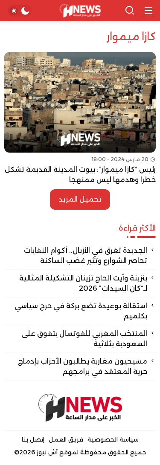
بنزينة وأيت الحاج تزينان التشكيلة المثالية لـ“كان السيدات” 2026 (83, 283)
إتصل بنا (33, 439)
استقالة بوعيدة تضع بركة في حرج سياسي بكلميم (81, 311)
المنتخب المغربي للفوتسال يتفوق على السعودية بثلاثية (84, 338)
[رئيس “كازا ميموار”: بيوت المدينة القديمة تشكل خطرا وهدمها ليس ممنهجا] (80, 118)
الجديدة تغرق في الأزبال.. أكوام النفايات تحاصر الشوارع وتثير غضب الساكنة (85, 255)
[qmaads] (80, 407)
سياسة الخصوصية (113, 439)
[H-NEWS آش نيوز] (80, 10)
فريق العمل (66, 439)
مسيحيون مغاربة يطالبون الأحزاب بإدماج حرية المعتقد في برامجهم (82, 366)
